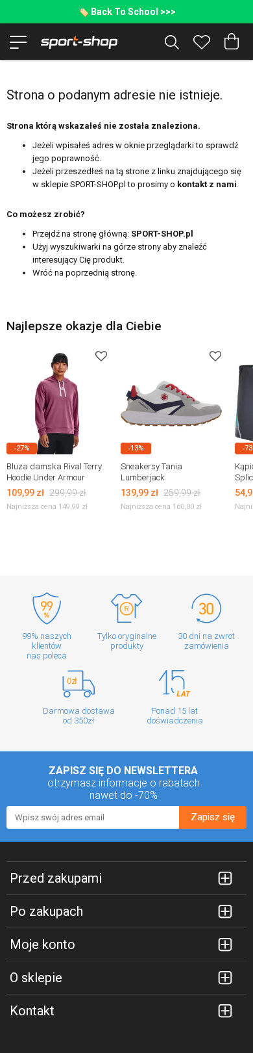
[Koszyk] (231, 41)
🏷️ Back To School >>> (127, 11)
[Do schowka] (101, 355)
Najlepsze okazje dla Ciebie (84, 325)
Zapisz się (213, 817)
